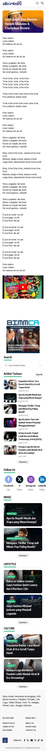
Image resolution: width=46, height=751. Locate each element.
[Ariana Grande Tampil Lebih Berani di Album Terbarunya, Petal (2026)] (10, 436)
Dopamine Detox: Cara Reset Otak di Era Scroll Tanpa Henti (29, 384)
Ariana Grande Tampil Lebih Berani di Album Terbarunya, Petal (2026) (30, 436)
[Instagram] (31, 483)
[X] (19, 483)
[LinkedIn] (41, 740)
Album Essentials (15, 538)
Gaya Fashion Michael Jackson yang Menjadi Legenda (18, 609)
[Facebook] (8, 483)
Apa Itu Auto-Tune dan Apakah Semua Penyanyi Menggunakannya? (29, 422)
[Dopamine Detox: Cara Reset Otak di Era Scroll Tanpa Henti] (10, 384)
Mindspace (12, 641)
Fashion (11, 576)
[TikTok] (38, 740)
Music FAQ (12, 513)
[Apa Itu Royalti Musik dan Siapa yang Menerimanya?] (10, 398)
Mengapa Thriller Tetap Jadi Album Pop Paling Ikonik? (29, 408)
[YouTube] (31, 740)
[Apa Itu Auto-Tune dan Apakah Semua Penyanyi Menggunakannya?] (10, 423)
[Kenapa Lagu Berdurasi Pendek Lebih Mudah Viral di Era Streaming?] (10, 450)
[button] (37, 3)
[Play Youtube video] (23, 287)
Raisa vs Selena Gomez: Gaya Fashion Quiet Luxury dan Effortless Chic (21, 584)
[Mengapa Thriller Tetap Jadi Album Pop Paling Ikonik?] (10, 409)
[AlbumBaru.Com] (12, 3)
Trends (11, 665)
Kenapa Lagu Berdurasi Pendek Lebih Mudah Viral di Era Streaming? (30, 449)
